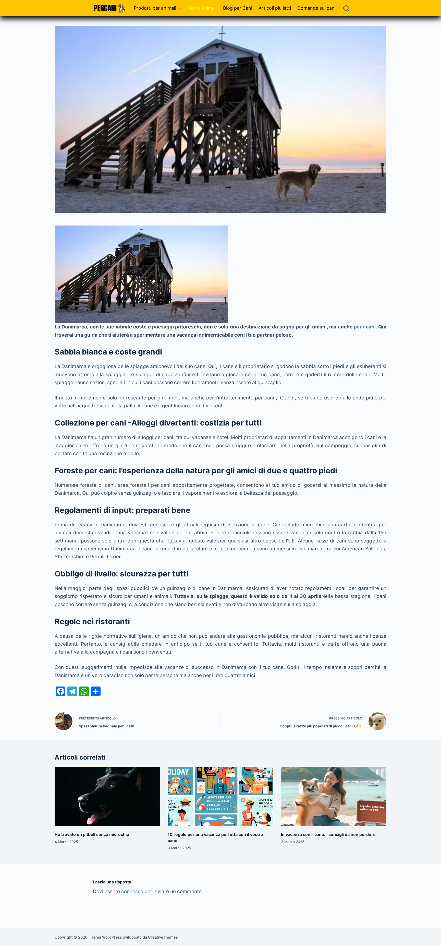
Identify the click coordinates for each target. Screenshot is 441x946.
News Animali (202, 8)
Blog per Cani (237, 8)
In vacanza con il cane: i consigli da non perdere (328, 834)
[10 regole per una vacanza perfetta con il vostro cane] (220, 796)
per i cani (365, 327)
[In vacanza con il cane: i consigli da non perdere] (333, 796)
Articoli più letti (275, 8)
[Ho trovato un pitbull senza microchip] (107, 796)
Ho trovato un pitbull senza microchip (92, 834)
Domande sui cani (316, 8)
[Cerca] (346, 8)
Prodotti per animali (155, 8)
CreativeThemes (163, 937)
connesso (132, 891)
